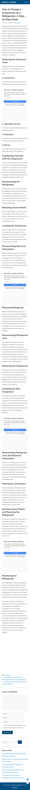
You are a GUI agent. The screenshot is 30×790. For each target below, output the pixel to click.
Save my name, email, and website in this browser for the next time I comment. (14, 727)
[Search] (20, 742)
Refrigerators (7, 675)
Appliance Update (8, 2)
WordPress (15, 787)
